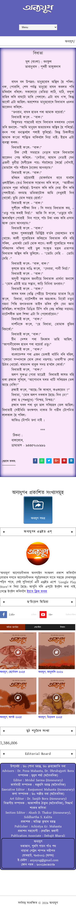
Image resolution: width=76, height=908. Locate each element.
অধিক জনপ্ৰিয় (13, 627)
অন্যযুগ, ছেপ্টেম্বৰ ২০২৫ (12, 672)
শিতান (62, 627)
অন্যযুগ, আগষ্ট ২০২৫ (11, 717)
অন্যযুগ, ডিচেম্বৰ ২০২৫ (50, 717)
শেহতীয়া (37, 627)
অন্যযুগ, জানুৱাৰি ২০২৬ (50, 672)
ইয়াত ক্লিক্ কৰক (37, 591)
